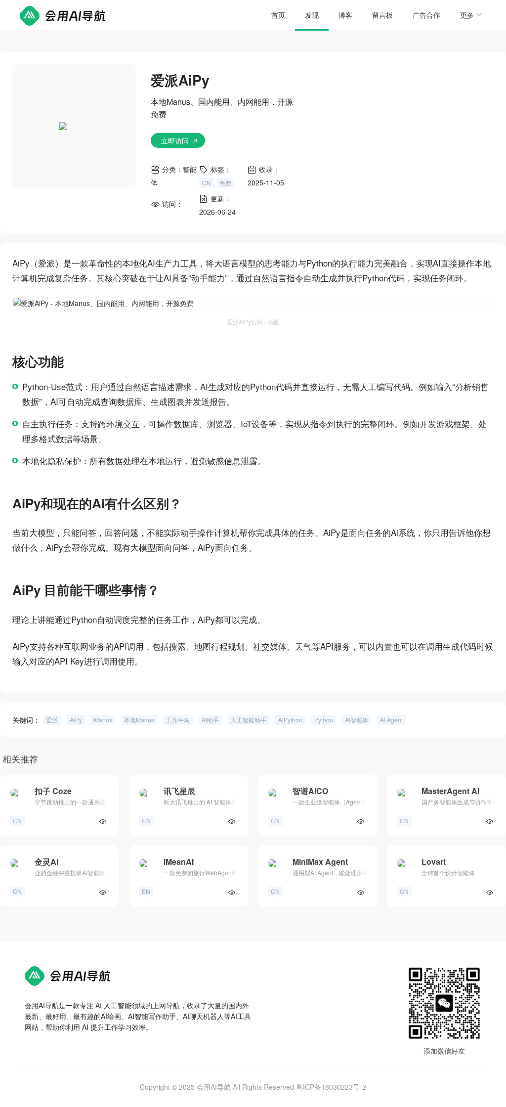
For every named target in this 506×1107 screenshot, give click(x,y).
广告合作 (426, 15)
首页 (278, 15)
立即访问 (175, 140)
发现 (312, 15)
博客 (345, 15)
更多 (467, 15)
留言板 (382, 15)
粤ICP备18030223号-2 (331, 1087)
